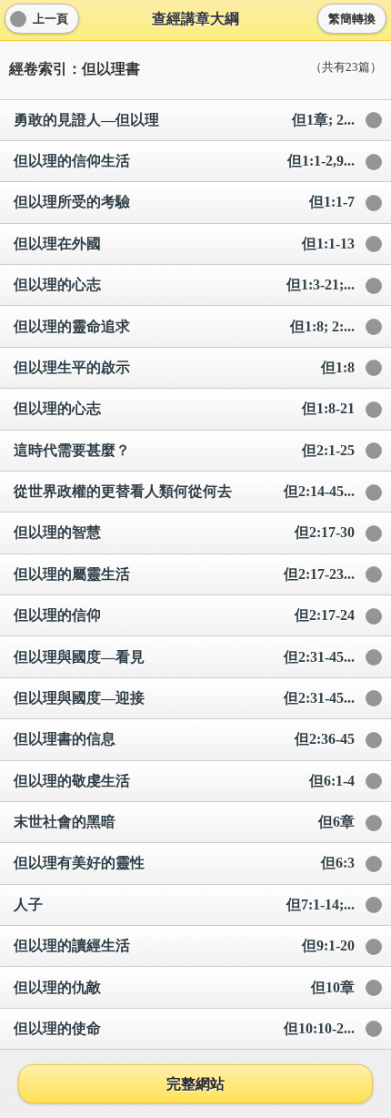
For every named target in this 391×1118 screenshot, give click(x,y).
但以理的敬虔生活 (184, 780)
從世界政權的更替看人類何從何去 (184, 491)
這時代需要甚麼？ (184, 450)
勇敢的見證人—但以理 (184, 119)
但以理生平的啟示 (184, 367)
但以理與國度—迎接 (184, 698)
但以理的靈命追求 (184, 326)
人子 (184, 904)
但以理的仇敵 (184, 987)
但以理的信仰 (184, 615)
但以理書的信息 (184, 739)
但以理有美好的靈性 (184, 862)
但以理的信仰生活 (184, 160)
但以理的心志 (184, 284)
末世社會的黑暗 (184, 821)
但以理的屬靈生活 (184, 574)
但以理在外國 (184, 243)
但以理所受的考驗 (184, 201)
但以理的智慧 (184, 532)
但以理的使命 (184, 1028)
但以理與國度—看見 (184, 657)
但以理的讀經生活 (184, 945)
